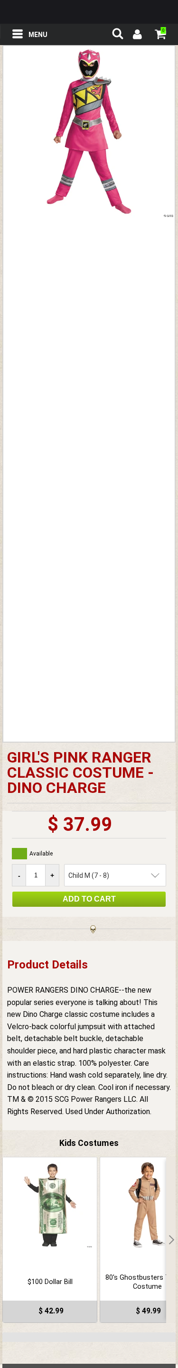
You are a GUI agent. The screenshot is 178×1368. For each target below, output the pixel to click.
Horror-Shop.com (89, 12)
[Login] (136, 35)
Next (171, 1240)
